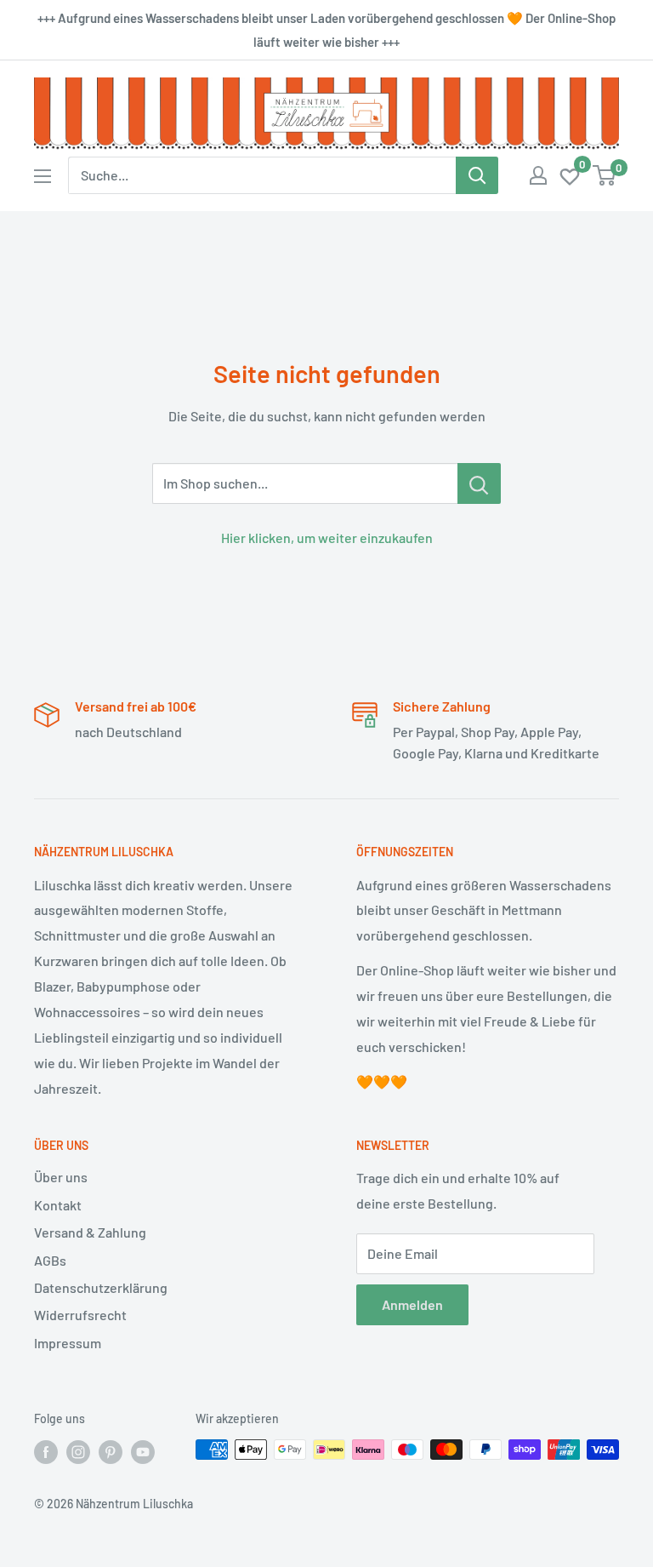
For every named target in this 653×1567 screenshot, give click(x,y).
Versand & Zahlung (90, 1232)
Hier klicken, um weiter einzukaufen (327, 537)
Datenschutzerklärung (101, 1287)
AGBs (50, 1260)
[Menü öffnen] (42, 176)
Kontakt (58, 1205)
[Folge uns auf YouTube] (143, 1451)
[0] (570, 175)
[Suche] (477, 175)
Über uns (61, 1177)
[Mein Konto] (538, 175)
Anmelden (412, 1304)
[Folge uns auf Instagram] (78, 1451)
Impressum (67, 1343)
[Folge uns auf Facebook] (46, 1451)
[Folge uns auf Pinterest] (110, 1451)
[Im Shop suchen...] (479, 483)
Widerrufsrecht (80, 1315)
